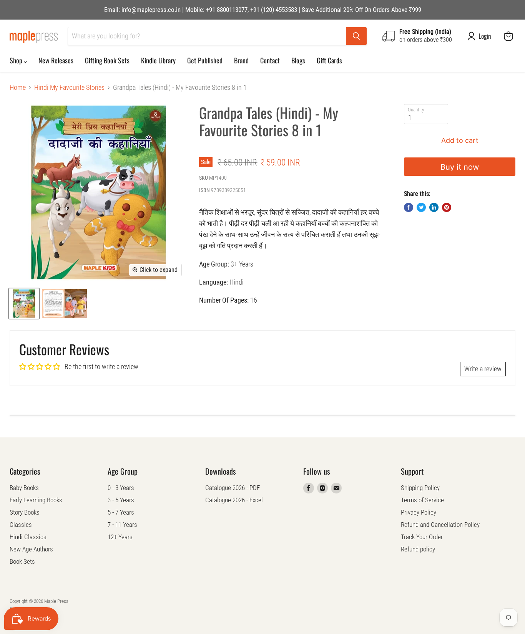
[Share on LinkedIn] (434, 207)
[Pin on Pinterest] (446, 207)
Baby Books (24, 488)
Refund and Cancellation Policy (440, 524)
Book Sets (22, 561)
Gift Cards (329, 60)
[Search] (356, 36)
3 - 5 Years (121, 500)
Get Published (205, 60)
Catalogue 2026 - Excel (234, 500)
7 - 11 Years (122, 524)
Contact (270, 60)
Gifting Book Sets (107, 60)
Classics (21, 524)
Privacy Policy (418, 512)
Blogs (298, 60)
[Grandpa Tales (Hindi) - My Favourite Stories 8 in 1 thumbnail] (24, 303)
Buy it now (459, 167)
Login (484, 36)
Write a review (483, 369)
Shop (17, 60)
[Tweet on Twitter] (421, 207)
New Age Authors (31, 549)
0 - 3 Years (121, 488)
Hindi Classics (28, 537)
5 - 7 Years (121, 512)
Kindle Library (158, 60)
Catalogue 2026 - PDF (232, 488)
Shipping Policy (420, 488)
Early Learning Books (36, 500)
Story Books (25, 512)
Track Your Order (422, 537)
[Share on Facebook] (408, 207)
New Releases (55, 60)
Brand (241, 60)
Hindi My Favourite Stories (69, 87)
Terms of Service (422, 500)
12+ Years (120, 537)
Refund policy (418, 549)
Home (18, 87)
